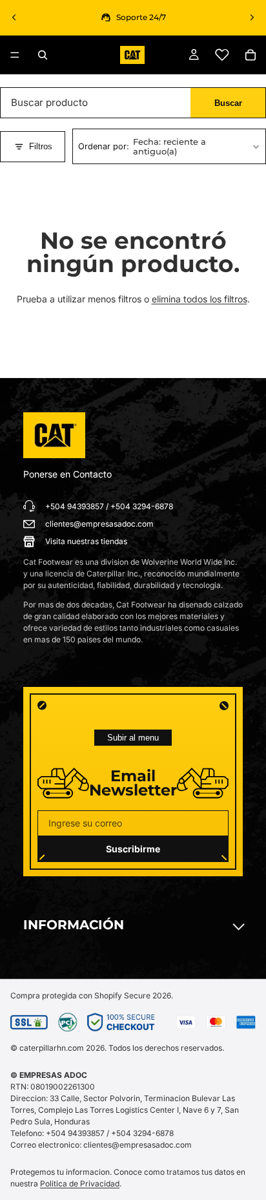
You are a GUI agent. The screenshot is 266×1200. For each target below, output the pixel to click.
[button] (169, 146)
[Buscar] (42, 55)
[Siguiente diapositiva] (252, 17)
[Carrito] (250, 55)
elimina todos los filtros (199, 298)
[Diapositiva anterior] (14, 17)
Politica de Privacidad (79, 1183)
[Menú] (15, 55)
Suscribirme (133, 848)
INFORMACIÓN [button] (73, 925)
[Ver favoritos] (222, 55)
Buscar (228, 103)
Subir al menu (133, 737)
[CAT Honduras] (54, 435)
